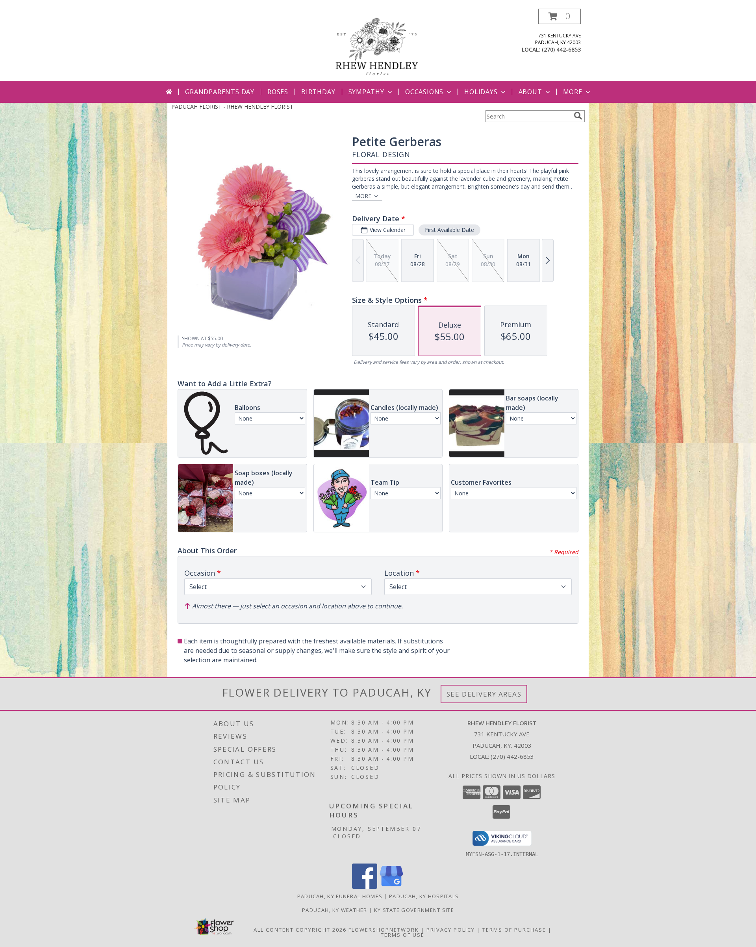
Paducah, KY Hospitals (424, 896)
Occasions (424, 91)
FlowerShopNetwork (383, 929)
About (530, 91)
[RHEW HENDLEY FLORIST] (378, 44)
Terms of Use (402, 934)
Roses (277, 91)
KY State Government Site (414, 910)
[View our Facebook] (364, 886)
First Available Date (449, 230)
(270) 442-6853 (561, 49)
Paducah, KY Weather (334, 910)
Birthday (318, 91)
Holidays (480, 91)
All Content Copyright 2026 (300, 929)
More (572, 91)
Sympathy (366, 91)
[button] (559, 16)
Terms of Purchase (514, 929)
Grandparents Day (219, 91)
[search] (578, 115)
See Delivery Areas (484, 694)
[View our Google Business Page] (391, 886)
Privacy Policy (450, 929)
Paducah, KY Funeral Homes (340, 896)
